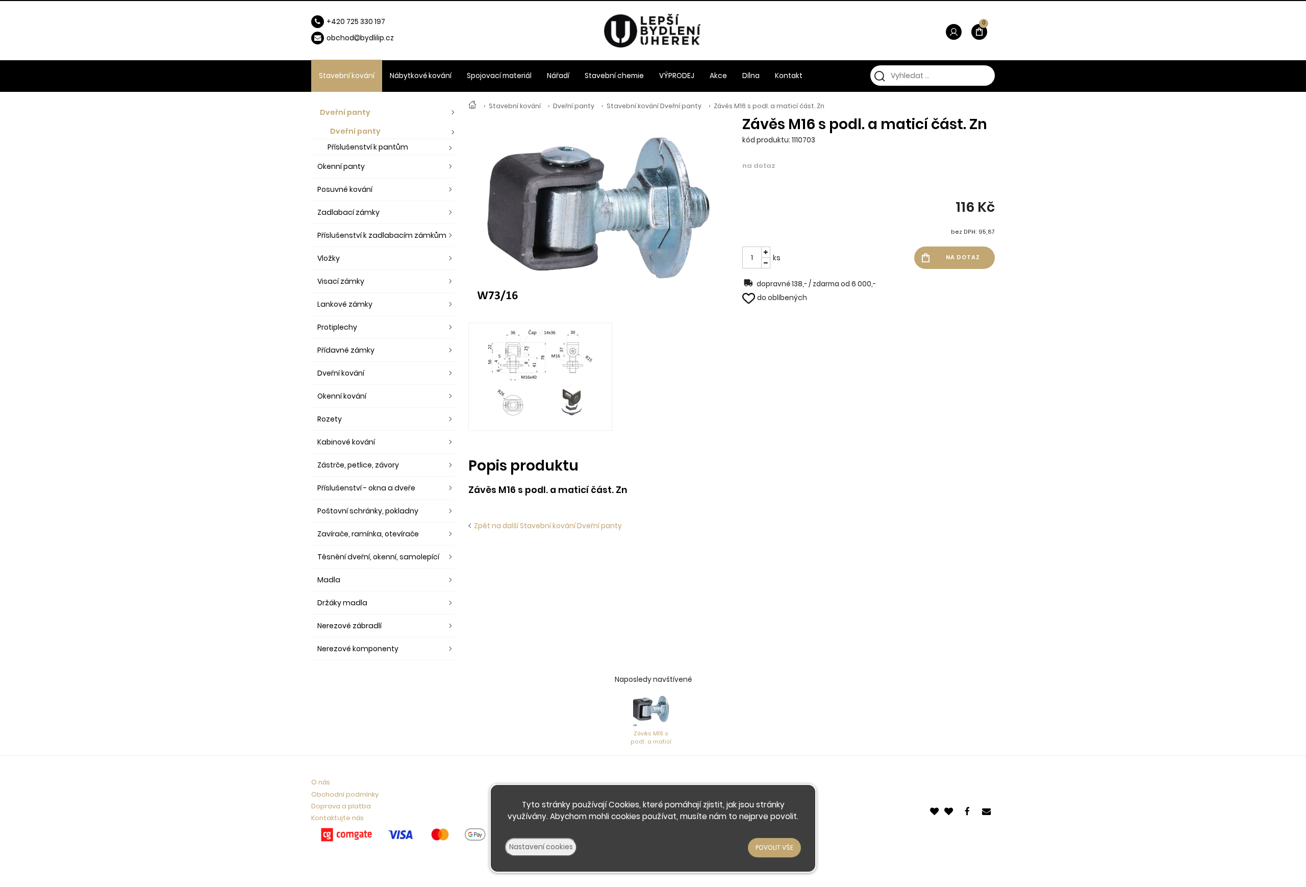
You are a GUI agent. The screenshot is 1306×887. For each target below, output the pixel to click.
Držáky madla (342, 603)
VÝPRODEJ (676, 76)
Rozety (329, 419)
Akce (718, 76)
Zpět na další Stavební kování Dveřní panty (546, 526)
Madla (328, 580)
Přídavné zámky (345, 350)
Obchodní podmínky (345, 794)
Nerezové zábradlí (349, 626)
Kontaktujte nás (337, 818)
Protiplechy (337, 327)
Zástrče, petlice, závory (358, 465)
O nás (320, 782)
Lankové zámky (344, 304)
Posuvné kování (344, 189)
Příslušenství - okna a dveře (366, 488)
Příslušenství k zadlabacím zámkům (381, 235)
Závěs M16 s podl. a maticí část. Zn (769, 106)
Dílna (751, 76)
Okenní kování (341, 396)
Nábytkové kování (420, 76)
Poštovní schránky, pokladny (367, 511)
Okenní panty (341, 166)
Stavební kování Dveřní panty (654, 106)
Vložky (328, 258)
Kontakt (788, 76)
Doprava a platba (341, 806)
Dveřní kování (340, 373)
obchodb (345, 38)
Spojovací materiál (499, 76)
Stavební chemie (614, 76)
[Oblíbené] (935, 811)
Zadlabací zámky (348, 212)
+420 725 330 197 (355, 22)
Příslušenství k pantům (368, 147)
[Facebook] (968, 811)
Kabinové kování (346, 442)
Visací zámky (340, 281)
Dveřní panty (573, 106)
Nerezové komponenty (357, 649)
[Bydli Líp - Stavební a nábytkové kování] (472, 106)
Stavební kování (515, 106)
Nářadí (558, 76)
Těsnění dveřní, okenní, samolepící (378, 557)
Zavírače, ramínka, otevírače (368, 534)
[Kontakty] (987, 811)
